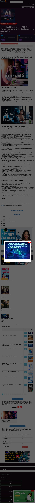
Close (29, 242)
